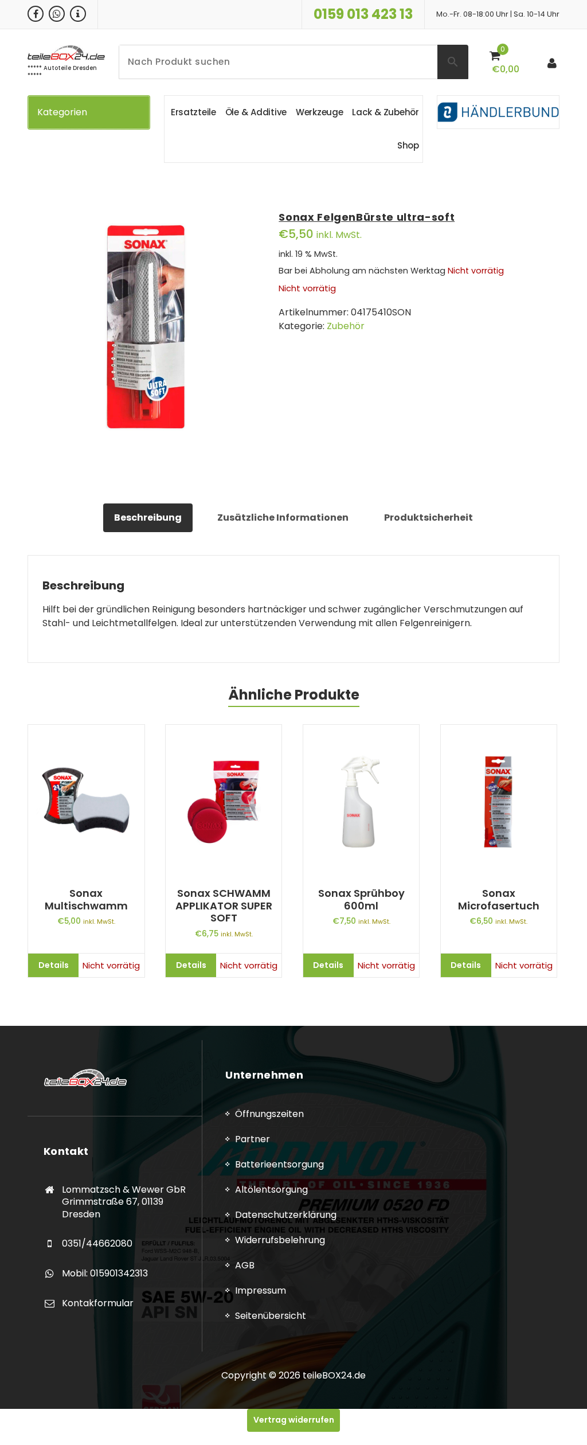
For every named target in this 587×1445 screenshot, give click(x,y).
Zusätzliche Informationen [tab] (283, 517)
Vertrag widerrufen (293, 1420)
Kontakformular (98, 1303)
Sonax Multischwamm (86, 899)
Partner (252, 1139)
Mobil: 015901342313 (105, 1273)
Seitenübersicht (270, 1315)
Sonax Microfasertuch (498, 899)
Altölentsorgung (271, 1189)
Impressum (260, 1290)
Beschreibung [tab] (148, 517)
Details (53, 965)
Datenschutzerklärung (285, 1214)
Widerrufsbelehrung (280, 1240)
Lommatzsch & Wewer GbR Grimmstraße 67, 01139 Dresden (124, 1202)
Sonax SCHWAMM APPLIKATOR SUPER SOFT (223, 905)
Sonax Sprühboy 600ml (361, 899)
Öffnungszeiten (269, 1113)
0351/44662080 (97, 1243)
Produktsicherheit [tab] (428, 517)
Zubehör (346, 326)
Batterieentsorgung (279, 1164)
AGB (245, 1265)
